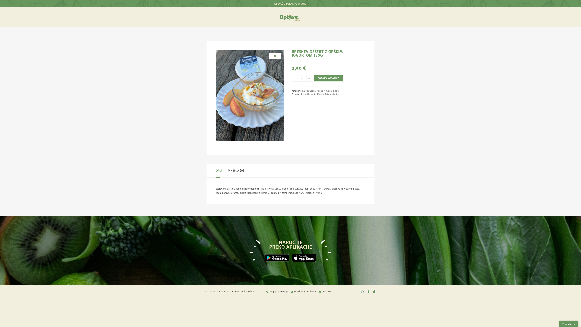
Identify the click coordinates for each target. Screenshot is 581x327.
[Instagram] (362, 291)
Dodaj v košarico (328, 78)
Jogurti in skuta (308, 94)
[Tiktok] (374, 291)
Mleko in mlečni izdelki (328, 90)
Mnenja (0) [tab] (236, 170)
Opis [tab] (219, 170)
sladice (335, 94)
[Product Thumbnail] (275, 56)
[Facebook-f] (368, 291)
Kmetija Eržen (309, 90)
